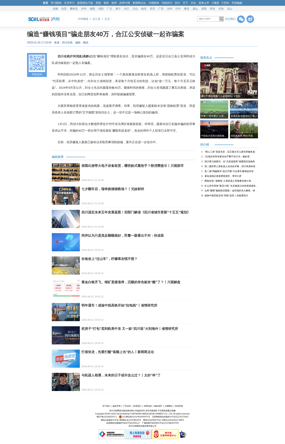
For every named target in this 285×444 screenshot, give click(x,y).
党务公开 (204, 2)
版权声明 (117, 406)
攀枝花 (74, 8)
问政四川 (167, 2)
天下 (185, 2)
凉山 (229, 8)
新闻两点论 (139, 2)
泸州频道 (83, 19)
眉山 (195, 8)
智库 (106, 2)
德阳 (92, 8)
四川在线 (67, 42)
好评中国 (124, 2)
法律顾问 (169, 406)
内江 (126, 8)
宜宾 (152, 8)
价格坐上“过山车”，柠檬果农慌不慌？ (109, 259)
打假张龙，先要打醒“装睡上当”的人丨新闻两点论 (117, 352)
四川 (177, 2)
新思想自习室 (85, 2)
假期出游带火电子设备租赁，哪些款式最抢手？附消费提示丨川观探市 (132, 165)
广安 (161, 8)
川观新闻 (153, 2)
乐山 (135, 8)
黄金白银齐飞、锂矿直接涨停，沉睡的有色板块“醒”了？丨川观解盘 (130, 282)
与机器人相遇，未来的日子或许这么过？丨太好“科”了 (121, 375)
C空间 (225, 2)
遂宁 (118, 8)
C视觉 (215, 2)
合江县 (96, 19)
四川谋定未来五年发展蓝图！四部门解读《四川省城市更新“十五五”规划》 (135, 212)
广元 (109, 8)
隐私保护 (158, 406)
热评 (114, 2)
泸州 (83, 8)
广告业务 (127, 406)
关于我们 (106, 406)
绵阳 (101, 8)
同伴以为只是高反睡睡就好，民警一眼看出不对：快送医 (122, 235)
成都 (55, 8)
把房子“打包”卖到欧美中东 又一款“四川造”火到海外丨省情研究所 (129, 328)
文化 (193, 2)
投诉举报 (179, 406)
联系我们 (137, 406)
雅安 (186, 8)
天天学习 (69, 2)
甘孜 (221, 8)
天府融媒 (237, 2)
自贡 (64, 8)
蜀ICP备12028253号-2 (106, 417)
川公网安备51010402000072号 (136, 417)
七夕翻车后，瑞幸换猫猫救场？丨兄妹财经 (112, 189)
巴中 (178, 8)
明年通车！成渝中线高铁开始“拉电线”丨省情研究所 (119, 305)
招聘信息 (148, 406)
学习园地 (56, 2)
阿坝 (212, 8)
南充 (143, 8)
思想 (98, 2)
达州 (169, 8)
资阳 (203, 8)
